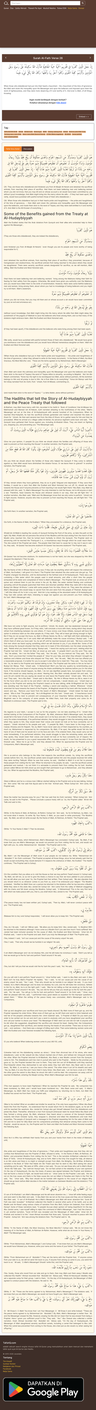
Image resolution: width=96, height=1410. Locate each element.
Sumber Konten (9, 1364)
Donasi (81, 8)
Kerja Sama (72, 8)
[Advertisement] (48, 28)
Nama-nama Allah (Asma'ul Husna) (34, 134)
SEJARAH (68, 134)
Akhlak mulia (28, 132)
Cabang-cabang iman (55, 132)
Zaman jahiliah (77, 134)
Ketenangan (38, 132)
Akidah (65, 132)
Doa (12, 8)
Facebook (7, 1369)
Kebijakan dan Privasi (11, 1366)
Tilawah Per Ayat (35, 8)
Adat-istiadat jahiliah (11, 137)
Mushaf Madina (49, 8)
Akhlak (20, 132)
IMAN (45, 132)
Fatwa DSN (61, 8)
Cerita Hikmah (20, 8)
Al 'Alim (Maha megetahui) (54, 134)
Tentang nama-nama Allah (12, 134)
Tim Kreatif (7, 1361)
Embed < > (84, 116)
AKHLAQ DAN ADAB (10, 132)
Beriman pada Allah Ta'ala (77, 132)
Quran (6, 8)
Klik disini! (61, 103)
